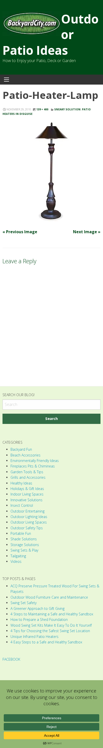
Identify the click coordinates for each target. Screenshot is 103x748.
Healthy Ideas (21, 483)
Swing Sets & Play (24, 550)
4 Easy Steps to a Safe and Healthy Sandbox (46, 642)
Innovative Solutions (26, 499)
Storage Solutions (24, 544)
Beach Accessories (25, 455)
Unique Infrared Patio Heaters (34, 636)
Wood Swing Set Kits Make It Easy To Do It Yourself (51, 625)
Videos (16, 561)
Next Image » (86, 231)
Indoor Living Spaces (27, 494)
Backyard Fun (21, 449)
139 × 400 (42, 109)
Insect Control (21, 505)
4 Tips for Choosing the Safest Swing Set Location (50, 630)
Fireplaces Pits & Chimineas (32, 466)
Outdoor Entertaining (27, 511)
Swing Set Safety (23, 602)
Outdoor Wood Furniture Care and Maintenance (49, 597)
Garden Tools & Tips (26, 471)
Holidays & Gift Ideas (27, 488)
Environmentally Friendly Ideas (34, 460)
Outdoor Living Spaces (28, 522)
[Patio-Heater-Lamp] (51, 172)
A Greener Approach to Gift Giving (37, 608)
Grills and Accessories (28, 477)
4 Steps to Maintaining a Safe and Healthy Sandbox (51, 614)
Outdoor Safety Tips (26, 528)
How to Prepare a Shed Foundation (39, 619)
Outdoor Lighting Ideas (28, 516)
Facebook (11, 659)
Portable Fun (20, 533)
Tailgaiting (18, 556)
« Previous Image (19, 231)
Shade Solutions (23, 539)
